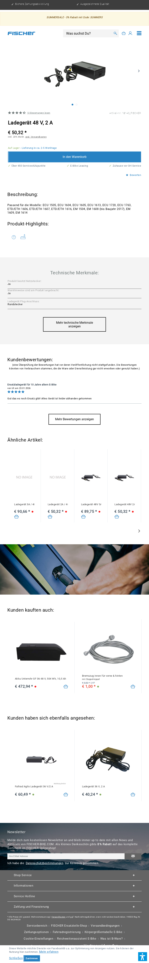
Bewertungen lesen (38, 112)
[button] (142, 956)
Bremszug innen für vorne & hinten (102, 677)
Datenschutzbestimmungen (44, 863)
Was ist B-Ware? (111, 938)
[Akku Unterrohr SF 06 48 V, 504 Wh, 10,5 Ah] (65, 686)
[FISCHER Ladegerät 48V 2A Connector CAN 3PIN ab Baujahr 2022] (124, 478)
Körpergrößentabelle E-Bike (103, 932)
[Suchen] (115, 33)
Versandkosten (58, 917)
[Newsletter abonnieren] (133, 856)
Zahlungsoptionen (36, 932)
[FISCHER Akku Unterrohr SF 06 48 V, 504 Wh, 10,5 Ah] (41, 652)
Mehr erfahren (49, 952)
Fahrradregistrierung (67, 932)
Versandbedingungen (105, 925)
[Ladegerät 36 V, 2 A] (133, 794)
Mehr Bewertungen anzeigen (74, 419)
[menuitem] (139, 33)
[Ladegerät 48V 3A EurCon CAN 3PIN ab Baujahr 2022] (83, 516)
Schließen (16, 958)
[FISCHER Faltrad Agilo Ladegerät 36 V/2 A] (41, 760)
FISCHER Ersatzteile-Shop (69, 925)
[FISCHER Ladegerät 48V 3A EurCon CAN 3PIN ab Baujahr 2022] (91, 478)
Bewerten (135, 175)
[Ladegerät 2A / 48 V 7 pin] (58, 478)
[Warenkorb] (124, 33)
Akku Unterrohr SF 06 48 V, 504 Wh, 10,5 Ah (40, 678)
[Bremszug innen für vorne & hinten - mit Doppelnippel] (133, 686)
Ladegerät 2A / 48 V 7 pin (58, 504)
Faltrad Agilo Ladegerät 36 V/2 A (34, 786)
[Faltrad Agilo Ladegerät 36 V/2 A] (65, 794)
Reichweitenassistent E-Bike (76, 938)
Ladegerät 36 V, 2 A (93, 786)
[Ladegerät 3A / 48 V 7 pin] (24, 478)
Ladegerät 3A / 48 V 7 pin (24, 504)
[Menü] (139, 33)
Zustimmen (32, 958)
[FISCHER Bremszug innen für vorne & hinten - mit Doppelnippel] (108, 649)
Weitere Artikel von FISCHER (24, 237)
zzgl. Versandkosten (36, 136)
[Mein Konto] (130, 33)
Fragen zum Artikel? (15, 237)
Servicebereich (37, 925)
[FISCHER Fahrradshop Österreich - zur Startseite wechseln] (21, 33)
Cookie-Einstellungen (38, 938)
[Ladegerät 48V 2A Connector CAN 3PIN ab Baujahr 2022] (116, 516)
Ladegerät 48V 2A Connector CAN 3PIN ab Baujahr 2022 (124, 504)
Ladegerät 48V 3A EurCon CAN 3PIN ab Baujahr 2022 (91, 504)
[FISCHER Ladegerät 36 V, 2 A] (108, 760)
